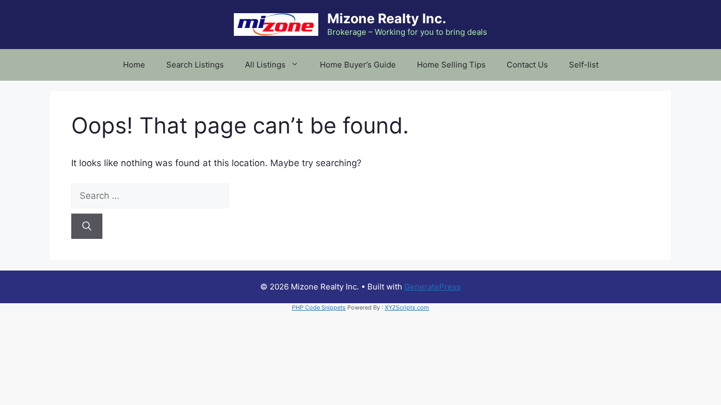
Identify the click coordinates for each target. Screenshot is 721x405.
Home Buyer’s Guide (358, 65)
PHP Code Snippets (319, 307)
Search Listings (195, 65)
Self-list (584, 65)
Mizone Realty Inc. (386, 18)
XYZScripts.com (407, 307)
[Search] (86, 226)
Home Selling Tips (451, 65)
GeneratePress (432, 287)
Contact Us (527, 65)
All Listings (265, 65)
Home (134, 65)
